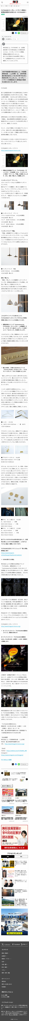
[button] (13, 33)
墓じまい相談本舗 (13, 1014)
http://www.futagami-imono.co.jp (10, 150)
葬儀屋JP (7, 1007)
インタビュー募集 (5, 996)
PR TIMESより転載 (6, 759)
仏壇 (3, 961)
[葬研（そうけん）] (15, 2)
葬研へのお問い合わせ (7, 984)
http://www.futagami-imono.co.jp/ (14, 744)
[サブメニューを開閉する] (9, 952)
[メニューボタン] (27, 2)
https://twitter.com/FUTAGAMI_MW (17, 750)
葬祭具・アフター (6, 958)
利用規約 (4, 987)
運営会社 (4, 981)
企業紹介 (4, 956)
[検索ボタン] (2, 2)
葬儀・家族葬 (5, 953)
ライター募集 (4, 995)
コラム (3, 970)
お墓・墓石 (4, 964)
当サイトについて (6, 978)
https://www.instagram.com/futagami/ (12, 755)
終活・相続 (4, 967)
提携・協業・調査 (6, 972)
